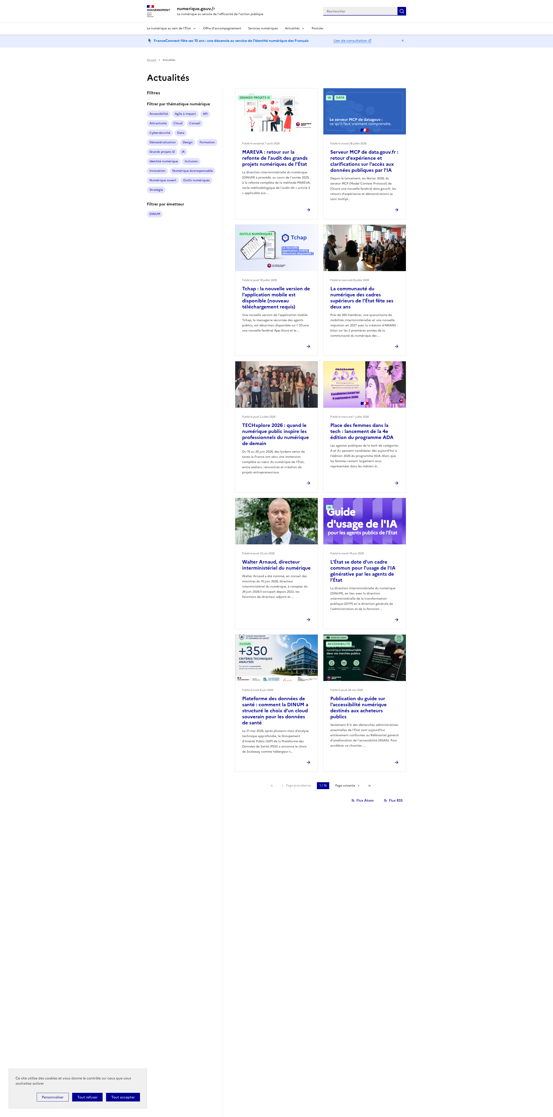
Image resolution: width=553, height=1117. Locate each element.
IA (183, 152)
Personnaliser (53, 1097)
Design (188, 142)
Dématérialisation (162, 142)
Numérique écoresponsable (192, 171)
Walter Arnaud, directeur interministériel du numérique (276, 565)
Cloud (177, 123)
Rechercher (401, 11)
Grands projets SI (162, 152)
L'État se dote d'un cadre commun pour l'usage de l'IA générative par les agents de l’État (362, 571)
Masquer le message (402, 40)
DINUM (154, 214)
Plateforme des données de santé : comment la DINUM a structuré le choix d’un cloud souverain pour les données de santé (275, 710)
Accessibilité (158, 114)
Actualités (292, 28)
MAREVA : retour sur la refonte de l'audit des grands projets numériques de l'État (275, 158)
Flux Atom (365, 800)
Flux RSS (396, 800)
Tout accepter (123, 1097)
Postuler (318, 28)
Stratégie (156, 190)
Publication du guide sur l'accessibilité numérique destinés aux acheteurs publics (358, 707)
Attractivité (158, 123)
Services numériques (263, 28)
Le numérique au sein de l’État (169, 28)
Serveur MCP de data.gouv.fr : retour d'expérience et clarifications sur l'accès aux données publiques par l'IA (364, 161)
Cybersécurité (159, 133)
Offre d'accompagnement (222, 28)
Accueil (151, 60)
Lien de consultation (350, 40)
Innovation (157, 171)
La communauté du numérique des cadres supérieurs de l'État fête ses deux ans (361, 297)
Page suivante (345, 785)
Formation (207, 142)
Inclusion (191, 161)
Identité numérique (163, 161)
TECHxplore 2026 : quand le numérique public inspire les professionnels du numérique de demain (275, 434)
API (205, 114)
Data (180, 133)
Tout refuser (87, 1097)
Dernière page (369, 785)
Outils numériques (196, 180)
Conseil (194, 123)
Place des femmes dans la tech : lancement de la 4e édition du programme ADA (361, 431)
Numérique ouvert (162, 180)
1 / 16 (323, 785)
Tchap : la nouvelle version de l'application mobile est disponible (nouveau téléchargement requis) (276, 297)
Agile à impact (185, 114)
